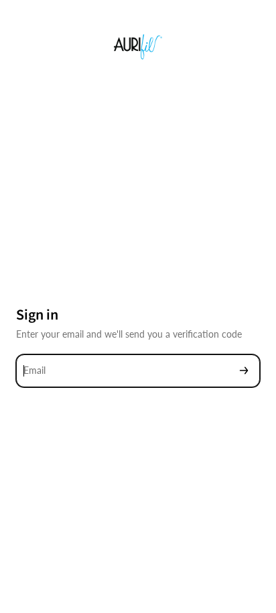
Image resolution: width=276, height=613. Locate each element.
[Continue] (243, 371)
